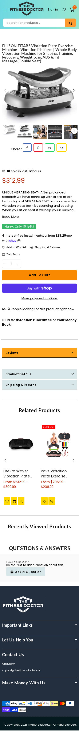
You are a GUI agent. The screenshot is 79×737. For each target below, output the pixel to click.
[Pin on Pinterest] (38, 147)
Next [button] (74, 90)
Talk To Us (13, 254)
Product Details (18, 374)
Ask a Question (28, 572)
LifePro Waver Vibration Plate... (17, 474)
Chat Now (8, 663)
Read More (10, 216)
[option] (39, 95)
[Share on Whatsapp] (50, 147)
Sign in (53, 9)
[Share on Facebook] (27, 147)
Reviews (12, 353)
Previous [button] (5, 90)
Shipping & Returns (47, 247)
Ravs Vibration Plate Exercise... (54, 474)
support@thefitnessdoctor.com (22, 670)
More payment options (39, 298)
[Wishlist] (64, 10)
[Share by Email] (61, 147)
